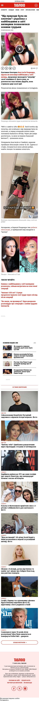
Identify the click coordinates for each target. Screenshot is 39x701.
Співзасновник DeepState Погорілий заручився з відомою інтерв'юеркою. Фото (19, 416)
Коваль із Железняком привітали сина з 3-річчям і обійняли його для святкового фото (18, 508)
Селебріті (4, 10)
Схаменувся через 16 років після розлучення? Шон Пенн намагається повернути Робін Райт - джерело (16, 634)
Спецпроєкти (25, 680)
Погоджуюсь (4, 700)
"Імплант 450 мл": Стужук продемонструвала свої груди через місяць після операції (19, 295)
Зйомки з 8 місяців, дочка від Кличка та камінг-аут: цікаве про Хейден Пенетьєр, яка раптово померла (18, 571)
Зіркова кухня (30, 10)
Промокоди (28, 683)
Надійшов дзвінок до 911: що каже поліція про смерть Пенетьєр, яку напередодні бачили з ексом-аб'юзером (18, 476)
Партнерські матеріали (14, 683)
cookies (17, 698)
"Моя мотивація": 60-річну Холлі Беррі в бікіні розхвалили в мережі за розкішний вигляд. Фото (18, 539)
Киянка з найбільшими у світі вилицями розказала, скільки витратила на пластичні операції (19, 286)
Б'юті (22, 10)
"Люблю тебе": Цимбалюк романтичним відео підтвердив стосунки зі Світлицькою (18, 446)
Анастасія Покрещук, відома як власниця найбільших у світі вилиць (18, 74)
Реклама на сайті (14, 680)
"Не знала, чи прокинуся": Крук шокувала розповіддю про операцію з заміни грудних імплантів (19, 303)
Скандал (11, 10)
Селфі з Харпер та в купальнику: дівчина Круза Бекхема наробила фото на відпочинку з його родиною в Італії (18, 603)
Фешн (17, 10)
